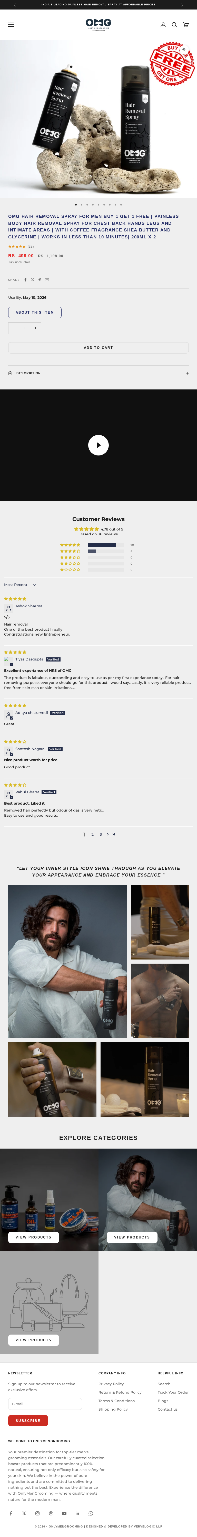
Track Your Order (173, 1392)
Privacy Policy (111, 1384)
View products (34, 1237)
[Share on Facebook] (25, 280)
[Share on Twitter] (33, 280)
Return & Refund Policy (120, 1392)
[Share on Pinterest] (40, 280)
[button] (70, 545)
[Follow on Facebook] (10, 1513)
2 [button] (93, 834)
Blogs (163, 1401)
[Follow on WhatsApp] (90, 1513)
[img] (15, 599)
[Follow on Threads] (50, 1513)
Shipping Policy (113, 1409)
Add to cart (98, 348)
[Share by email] (47, 280)
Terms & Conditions (116, 1401)
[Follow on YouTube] (64, 1513)
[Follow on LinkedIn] (77, 1513)
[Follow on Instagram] (37, 1513)
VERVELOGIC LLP (148, 1526)
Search (164, 1384)
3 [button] (101, 834)
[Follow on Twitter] (24, 1513)
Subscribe (28, 1421)
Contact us (168, 1409)
